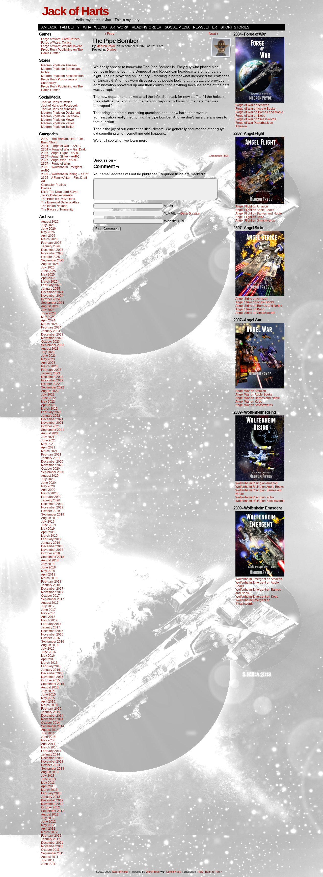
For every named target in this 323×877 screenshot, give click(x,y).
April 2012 (48, 828)
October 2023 (50, 341)
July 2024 (48, 310)
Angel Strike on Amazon (251, 298)
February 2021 (51, 454)
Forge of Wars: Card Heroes (60, 39)
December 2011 (52, 842)
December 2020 (52, 461)
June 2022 (48, 398)
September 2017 (52, 599)
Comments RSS (218, 155)
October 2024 (50, 299)
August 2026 (50, 221)
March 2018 (49, 578)
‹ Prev (109, 34)
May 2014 (48, 740)
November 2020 (52, 465)
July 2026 (48, 225)
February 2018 (51, 581)
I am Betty (69, 27)
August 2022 (50, 391)
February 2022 (51, 412)
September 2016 (52, 641)
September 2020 (52, 472)
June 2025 (48, 271)
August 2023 (50, 348)
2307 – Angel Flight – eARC (60, 153)
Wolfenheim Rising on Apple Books (259, 487)
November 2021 (52, 423)
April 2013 (48, 786)
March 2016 (49, 662)
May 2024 (48, 317)
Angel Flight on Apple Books (254, 210)
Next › (213, 34)
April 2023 (48, 363)
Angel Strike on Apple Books (254, 302)
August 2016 (50, 645)
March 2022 (49, 408)
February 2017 (51, 624)
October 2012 (50, 807)
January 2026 (50, 246)
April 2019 (48, 532)
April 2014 (48, 744)
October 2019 (50, 511)
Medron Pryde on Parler (57, 123)
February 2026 (51, 243)
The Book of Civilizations (58, 199)
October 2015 (50, 680)
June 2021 (48, 440)
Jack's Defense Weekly (57, 195)
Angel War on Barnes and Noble (257, 398)
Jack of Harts (75, 11)
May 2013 (48, 782)
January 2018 (50, 585)
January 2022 (50, 415)
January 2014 (50, 754)
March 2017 (49, 620)
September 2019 (52, 514)
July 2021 (48, 437)
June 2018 (48, 567)
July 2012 (48, 818)
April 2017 (48, 617)
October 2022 (50, 384)
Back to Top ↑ (213, 871)
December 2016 (52, 631)
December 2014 (52, 715)
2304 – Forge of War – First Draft (63, 149)
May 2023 (48, 359)
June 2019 (48, 525)
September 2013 (52, 768)
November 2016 (52, 634)
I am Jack (48, 27)
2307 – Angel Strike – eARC (60, 156)
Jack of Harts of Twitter (56, 102)
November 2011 (52, 846)
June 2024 (48, 313)
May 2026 (48, 232)
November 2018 (52, 550)
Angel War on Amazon (250, 391)
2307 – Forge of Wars (56, 163)
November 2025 (52, 253)
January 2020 (50, 500)
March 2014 (49, 747)
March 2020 (49, 493)
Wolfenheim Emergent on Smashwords (252, 602)
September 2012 (52, 811)
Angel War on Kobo (248, 401)
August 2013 (50, 772)
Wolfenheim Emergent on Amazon (258, 579)
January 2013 (50, 797)
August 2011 (49, 857)
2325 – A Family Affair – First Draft (64, 177)
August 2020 (50, 475)
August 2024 (50, 306)
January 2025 (50, 288)
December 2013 (52, 758)
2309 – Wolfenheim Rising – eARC (65, 174)
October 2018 (50, 553)
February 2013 (51, 793)
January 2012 (50, 839)
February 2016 (51, 666)
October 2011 (50, 850)
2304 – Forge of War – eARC (61, 146)
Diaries (46, 188)
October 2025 (50, 257)
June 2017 (48, 610)
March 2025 (49, 281)
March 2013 (49, 790)
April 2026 (48, 235)
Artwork (119, 27)
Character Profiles (53, 185)
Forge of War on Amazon (252, 105)
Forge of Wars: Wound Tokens (61, 46)
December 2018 (52, 546)
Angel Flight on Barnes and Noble (258, 213)
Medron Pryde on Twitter (57, 127)
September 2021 (52, 430)
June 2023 (48, 355)
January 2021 (50, 458)
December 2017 (52, 588)
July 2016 (48, 648)
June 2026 (48, 228)
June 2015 (48, 694)
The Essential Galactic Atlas (60, 202)
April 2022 (48, 405)
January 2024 (50, 331)
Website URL (174, 221)
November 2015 (52, 677)
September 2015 (52, 684)
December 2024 (52, 292)
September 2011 (52, 853)
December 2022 (52, 377)
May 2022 (48, 401)
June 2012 (48, 821)
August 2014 (50, 730)
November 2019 (52, 507)
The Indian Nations (54, 206)
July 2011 (47, 860)
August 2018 (50, 560)
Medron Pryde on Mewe (57, 120)
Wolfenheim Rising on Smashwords (259, 501)
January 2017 (50, 627)
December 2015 (52, 673)
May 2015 (48, 698)
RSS (200, 871)
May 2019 (48, 528)
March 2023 (49, 366)
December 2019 (52, 504)
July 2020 (48, 479)
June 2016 (48, 652)
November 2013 (52, 761)
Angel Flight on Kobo (249, 217)
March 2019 (49, 535)
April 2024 (48, 320)
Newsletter (205, 27)
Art (43, 181)
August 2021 (50, 433)
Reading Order (146, 27)
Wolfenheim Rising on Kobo (254, 497)
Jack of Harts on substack (58, 109)
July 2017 (48, 606)
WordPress (153, 871)
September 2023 (52, 345)
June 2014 (48, 737)
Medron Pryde (106, 46)
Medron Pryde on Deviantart (60, 112)
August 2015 (50, 687)
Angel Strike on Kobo (249, 309)
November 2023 (52, 338)
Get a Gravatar (190, 213)
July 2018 (48, 564)
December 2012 (52, 800)
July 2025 (48, 267)
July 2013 (48, 775)
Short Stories (235, 27)
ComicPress (173, 871)
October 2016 (50, 638)
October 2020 (50, 468)
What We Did (95, 27)
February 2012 (51, 835)
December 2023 (52, 334)
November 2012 (52, 804)
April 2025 (48, 278)
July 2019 (48, 521)
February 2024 (51, 327)
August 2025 (50, 264)
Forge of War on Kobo (250, 115)
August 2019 (50, 518)
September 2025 (52, 260)
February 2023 (51, 370)
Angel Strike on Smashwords (255, 313)
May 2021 (48, 444)
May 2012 (48, 825)
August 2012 (50, 814)
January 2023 (50, 373)
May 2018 (48, 571)
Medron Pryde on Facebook (60, 116)
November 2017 (52, 592)
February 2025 (51, 285)
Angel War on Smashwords (254, 405)
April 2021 (48, 447)
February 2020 (51, 497)
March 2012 (49, 832)
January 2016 (50, 670)
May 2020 (48, 486)
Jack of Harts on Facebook (59, 105)
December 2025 (52, 250)
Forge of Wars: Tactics (56, 42)
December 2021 (52, 419)
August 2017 (50, 602)
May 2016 (48, 655)
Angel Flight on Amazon (251, 206)
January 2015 (50, 712)
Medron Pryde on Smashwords (62, 76)
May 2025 (48, 274)
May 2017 (48, 613)
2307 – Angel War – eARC (59, 160)
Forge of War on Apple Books (255, 108)
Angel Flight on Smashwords (255, 220)
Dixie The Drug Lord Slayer (59, 192)
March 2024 (49, 324)
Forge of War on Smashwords (255, 119)
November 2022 (52, 380)
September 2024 (52, 303)
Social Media (177, 27)
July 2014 (48, 733)
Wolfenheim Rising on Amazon (256, 483)
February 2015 (51, 708)
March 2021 (49, 451)
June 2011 (48, 864)
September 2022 (52, 387)
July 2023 (48, 352)
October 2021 (50, 426)
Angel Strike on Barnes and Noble (258, 306)
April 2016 (48, 659)
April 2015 (48, 701)
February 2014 (51, 751)
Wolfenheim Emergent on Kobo (256, 596)
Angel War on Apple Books (253, 394)
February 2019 (51, 539)
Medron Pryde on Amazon (59, 65)
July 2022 (48, 394)
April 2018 (48, 574)
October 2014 (50, 722)
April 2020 (48, 490)
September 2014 (52, 726)
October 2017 (50, 595)
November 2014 (52, 719)
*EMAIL (182, 213)
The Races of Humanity (57, 209)
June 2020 (48, 483)
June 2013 (48, 779)
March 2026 (49, 239)
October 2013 (50, 765)
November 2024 (52, 295)
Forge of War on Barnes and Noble (259, 112)
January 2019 (50, 543)
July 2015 (48, 691)
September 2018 (52, 557)
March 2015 (49, 705)
